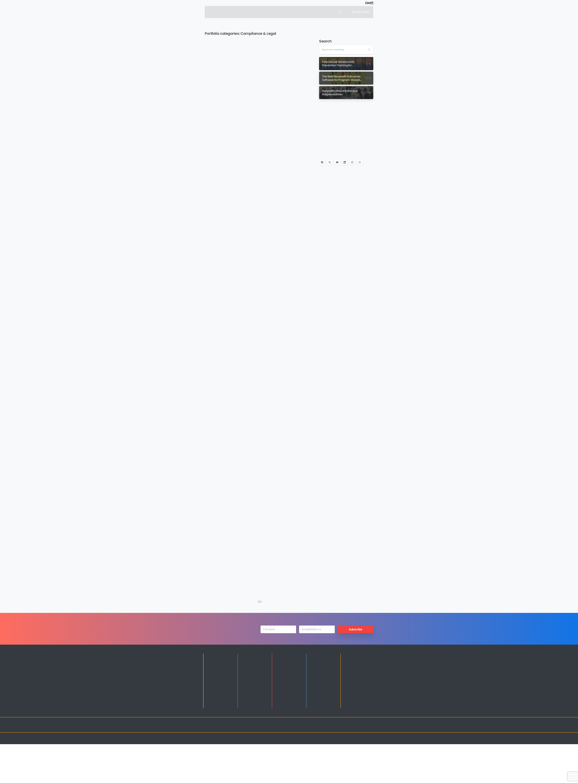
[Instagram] (352, 162)
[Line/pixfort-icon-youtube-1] (358, 728)
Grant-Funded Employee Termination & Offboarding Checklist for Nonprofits (232, 202)
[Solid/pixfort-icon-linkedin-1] (352, 728)
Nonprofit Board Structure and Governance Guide (285, 533)
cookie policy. (310, 780)
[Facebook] (366, 3)
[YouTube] (369, 3)
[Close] (320, 779)
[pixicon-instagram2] (340, 728)
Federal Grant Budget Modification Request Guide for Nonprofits (288, 90)
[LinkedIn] (372, 3)
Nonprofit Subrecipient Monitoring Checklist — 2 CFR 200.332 (287, 199)
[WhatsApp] (360, 162)
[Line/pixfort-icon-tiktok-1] (364, 728)
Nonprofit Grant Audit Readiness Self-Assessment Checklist (231, 316)
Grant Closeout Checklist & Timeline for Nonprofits (287, 313)
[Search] (340, 12)
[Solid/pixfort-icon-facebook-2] (346, 728)
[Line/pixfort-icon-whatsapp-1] (370, 728)
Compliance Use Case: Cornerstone (228, 94)
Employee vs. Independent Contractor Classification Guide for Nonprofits (230, 544)
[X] (330, 162)
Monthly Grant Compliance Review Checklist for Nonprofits (287, 427)
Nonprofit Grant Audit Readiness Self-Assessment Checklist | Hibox (231, 427)
